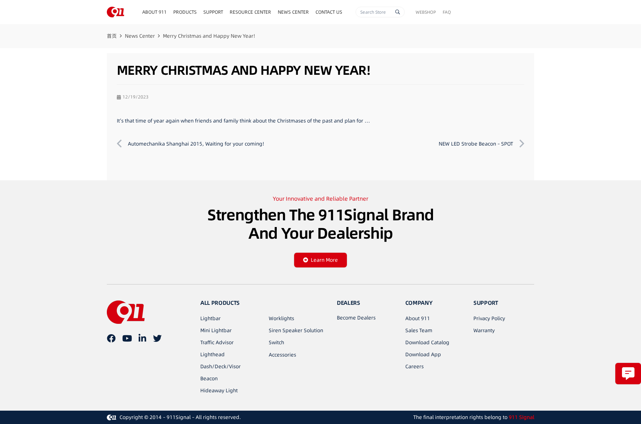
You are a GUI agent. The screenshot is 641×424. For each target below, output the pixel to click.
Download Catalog (427, 342)
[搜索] (397, 12)
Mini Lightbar (216, 330)
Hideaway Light (219, 390)
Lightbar (210, 318)
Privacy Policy (489, 318)
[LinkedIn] (142, 338)
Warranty (484, 330)
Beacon (209, 378)
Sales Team (418, 330)
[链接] (115, 12)
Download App (423, 354)
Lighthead (212, 354)
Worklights (281, 318)
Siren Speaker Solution (296, 330)
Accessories (282, 354)
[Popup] (628, 373)
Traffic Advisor (217, 342)
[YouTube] (127, 338)
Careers (414, 366)
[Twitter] (157, 338)
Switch (276, 342)
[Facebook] (111, 338)
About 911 (417, 318)
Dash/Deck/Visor (220, 366)
